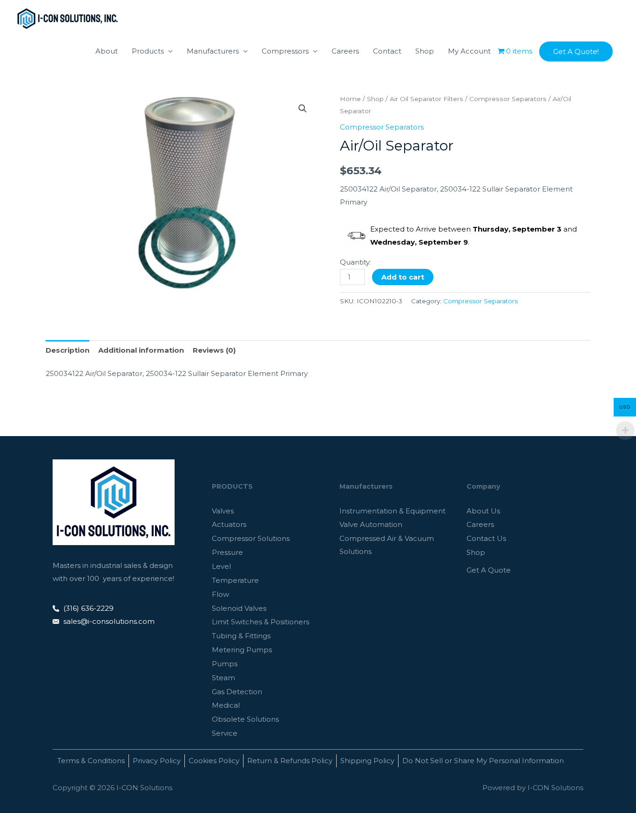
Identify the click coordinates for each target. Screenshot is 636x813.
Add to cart (402, 277)
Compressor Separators (508, 98)
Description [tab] (67, 350)
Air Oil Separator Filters (426, 98)
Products (148, 51)
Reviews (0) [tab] (214, 350)
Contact (387, 51)
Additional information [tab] (141, 350)
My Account (469, 51)
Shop (424, 51)
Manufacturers (213, 51)
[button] (576, 51)
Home (350, 98)
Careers (345, 51)
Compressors (285, 51)
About (106, 51)
